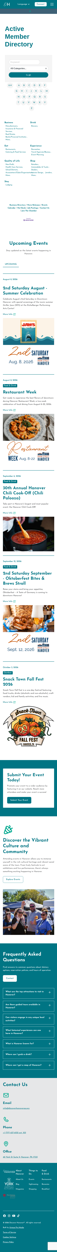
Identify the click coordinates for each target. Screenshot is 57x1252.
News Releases (33, 205)
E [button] (39, 85)
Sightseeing (33, 1184)
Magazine (20, 1189)
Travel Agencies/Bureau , (41, 152)
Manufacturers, (12, 126)
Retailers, (35, 164)
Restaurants (47, 1179)
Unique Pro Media (16, 1227)
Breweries (45, 1184)
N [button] (18, 97)
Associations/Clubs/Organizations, (19, 172)
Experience (36, 146)
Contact (10, 978)
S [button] (45, 97)
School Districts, (12, 170)
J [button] (31, 91)
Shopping (32, 1189)
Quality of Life (12, 161)
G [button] (16, 91)
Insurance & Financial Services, (14, 130)
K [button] (36, 91)
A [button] (19, 85)
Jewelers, (48, 172)
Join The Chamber (29, 211)
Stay (7, 181)
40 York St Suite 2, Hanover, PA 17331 (20, 1157)
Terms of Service (9, 1232)
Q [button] (35, 97)
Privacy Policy (8, 1242)
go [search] (29, 75)
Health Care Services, (14, 167)
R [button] (40, 97)
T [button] (18, 102)
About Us (19, 1179)
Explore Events (13, 879)
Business (9, 123)
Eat (6, 146)
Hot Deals (21, 208)
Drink (33, 123)
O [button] (24, 97)
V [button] (28, 102)
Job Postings (33, 208)
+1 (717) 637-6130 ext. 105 (14, 1133)
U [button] (23, 102)
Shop (32, 161)
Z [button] (31, 108)
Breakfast (46, 1189)
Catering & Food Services (16, 152)
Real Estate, (10, 134)
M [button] (47, 91)
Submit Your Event (19, 800)
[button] (23, 4)
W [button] (34, 102)
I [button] (26, 91)
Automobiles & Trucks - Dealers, (40, 168)
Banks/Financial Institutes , (16, 137)
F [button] (44, 85)
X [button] (39, 102)
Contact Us (44, 208)
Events (31, 1179)
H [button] (22, 91)
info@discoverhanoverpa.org (16, 1108)
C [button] (29, 85)
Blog (17, 1184)
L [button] (41, 91)
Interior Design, (37, 172)
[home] (7, 4)
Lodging (9, 185)
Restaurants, (11, 149)
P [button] (29, 97)
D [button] (34, 85)
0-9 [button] (10, 85)
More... (8, 140)
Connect (41, 4)
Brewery (34, 126)
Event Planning (37, 155)
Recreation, (35, 149)
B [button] (24, 85)
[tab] (11, 264)
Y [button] (45, 102)
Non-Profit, (10, 164)
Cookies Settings (9, 1237)
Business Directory (17, 205)
